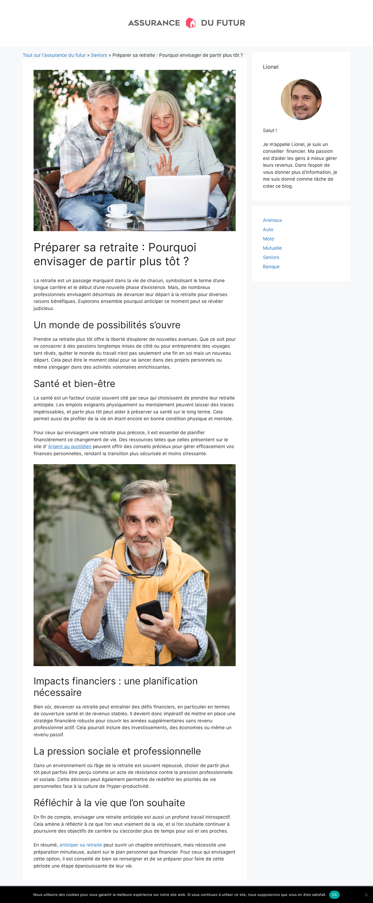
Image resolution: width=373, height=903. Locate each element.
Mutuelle (272, 248)
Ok (334, 894)
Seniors (99, 55)
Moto (268, 239)
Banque (271, 266)
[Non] (366, 895)
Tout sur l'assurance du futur (54, 55)
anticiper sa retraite (81, 845)
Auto (268, 229)
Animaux (272, 220)
